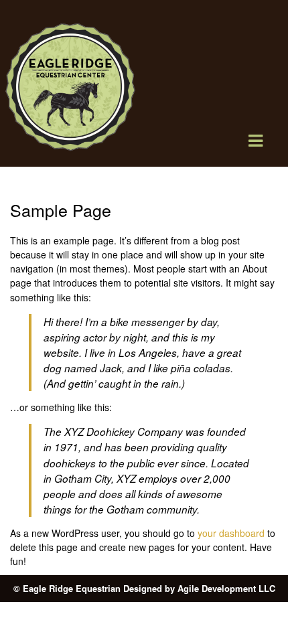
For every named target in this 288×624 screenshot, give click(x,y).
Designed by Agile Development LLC (199, 588)
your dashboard (231, 533)
